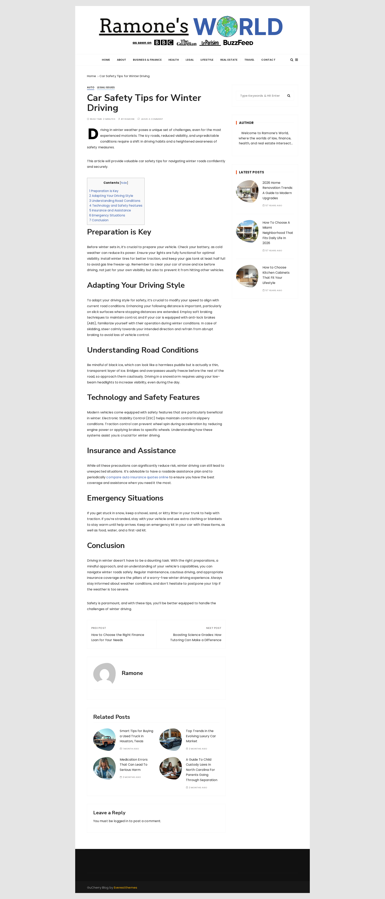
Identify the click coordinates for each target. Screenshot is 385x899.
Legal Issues (106, 87)
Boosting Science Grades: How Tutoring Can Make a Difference (196, 637)
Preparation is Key (104, 191)
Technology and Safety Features (116, 205)
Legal (190, 60)
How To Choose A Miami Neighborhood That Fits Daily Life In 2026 (277, 232)
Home (106, 60)
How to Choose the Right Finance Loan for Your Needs (117, 637)
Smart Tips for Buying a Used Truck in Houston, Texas (136, 736)
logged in (121, 821)
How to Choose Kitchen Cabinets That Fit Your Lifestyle (276, 275)
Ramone (130, 119)
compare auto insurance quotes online (137, 477)
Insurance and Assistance (110, 210)
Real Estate (229, 60)
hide (124, 183)
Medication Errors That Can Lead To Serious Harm (134, 764)
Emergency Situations (107, 215)
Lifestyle (207, 60)
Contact (268, 60)
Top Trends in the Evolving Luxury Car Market (201, 736)
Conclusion (99, 220)
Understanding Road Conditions (115, 201)
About (121, 60)
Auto (90, 87)
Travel (249, 60)
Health (173, 60)
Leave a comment (152, 119)
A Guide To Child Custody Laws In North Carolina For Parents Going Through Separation (201, 769)
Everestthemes (125, 887)
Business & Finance (147, 60)
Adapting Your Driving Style (111, 196)
